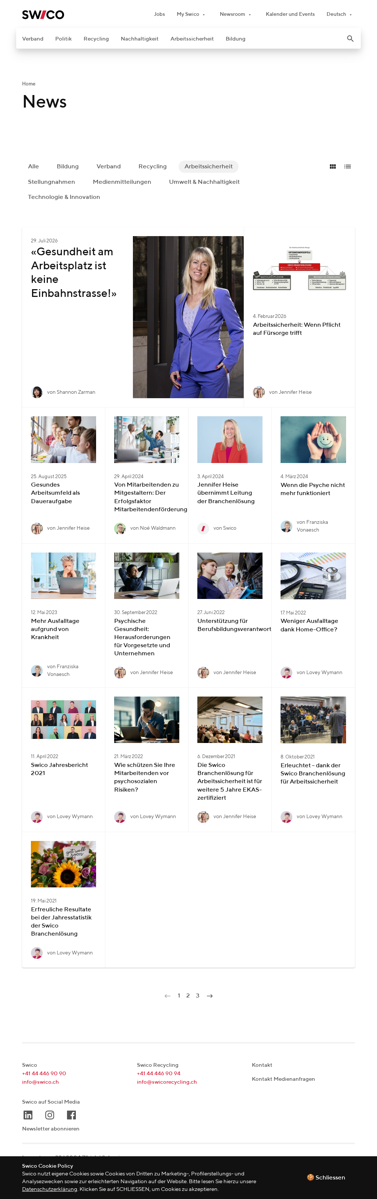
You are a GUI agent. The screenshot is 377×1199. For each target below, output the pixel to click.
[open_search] (350, 38)
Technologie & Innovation (64, 197)
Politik (63, 39)
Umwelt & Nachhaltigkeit (204, 182)
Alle (33, 167)
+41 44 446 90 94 (158, 1073)
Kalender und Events (290, 14)
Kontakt (262, 1065)
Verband (32, 39)
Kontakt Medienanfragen (283, 1079)
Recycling (96, 39)
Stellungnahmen (51, 182)
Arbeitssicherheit (192, 39)
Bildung (236, 39)
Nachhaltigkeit (140, 39)
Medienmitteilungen (122, 182)
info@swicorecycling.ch (167, 1082)
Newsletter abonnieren (51, 1129)
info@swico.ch (40, 1082)
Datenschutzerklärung (49, 1189)
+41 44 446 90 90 (44, 1073)
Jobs (159, 14)
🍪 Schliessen (326, 1178)
